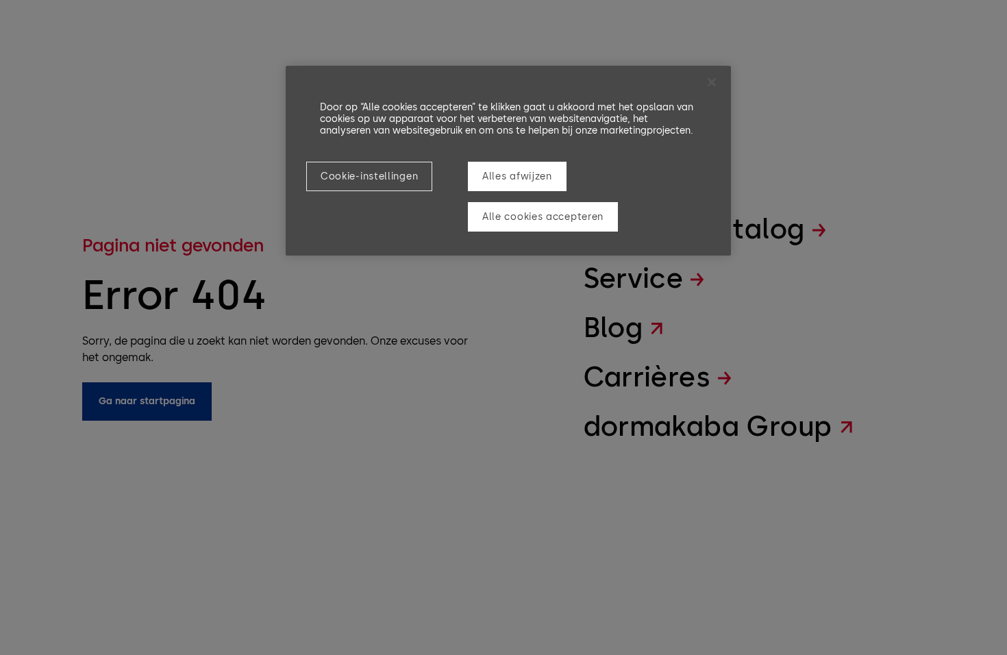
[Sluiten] (712, 82)
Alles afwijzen (517, 176)
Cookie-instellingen (369, 176)
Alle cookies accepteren (543, 217)
